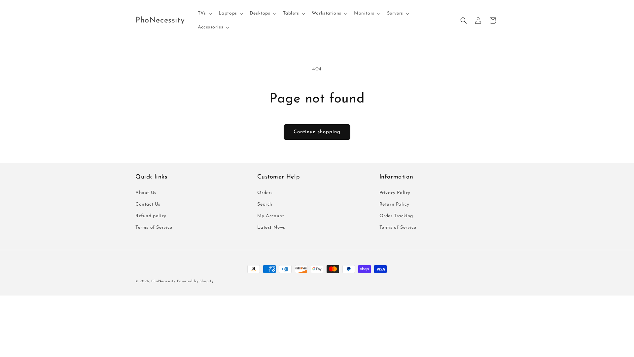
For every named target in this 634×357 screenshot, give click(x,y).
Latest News (271, 227)
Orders (265, 192)
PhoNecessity (163, 281)
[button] (204, 13)
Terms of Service (153, 227)
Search (264, 204)
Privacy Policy (394, 192)
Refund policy (150, 216)
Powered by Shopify (195, 281)
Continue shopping (317, 132)
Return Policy (394, 204)
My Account (270, 216)
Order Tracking (396, 216)
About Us (146, 192)
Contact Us (147, 204)
